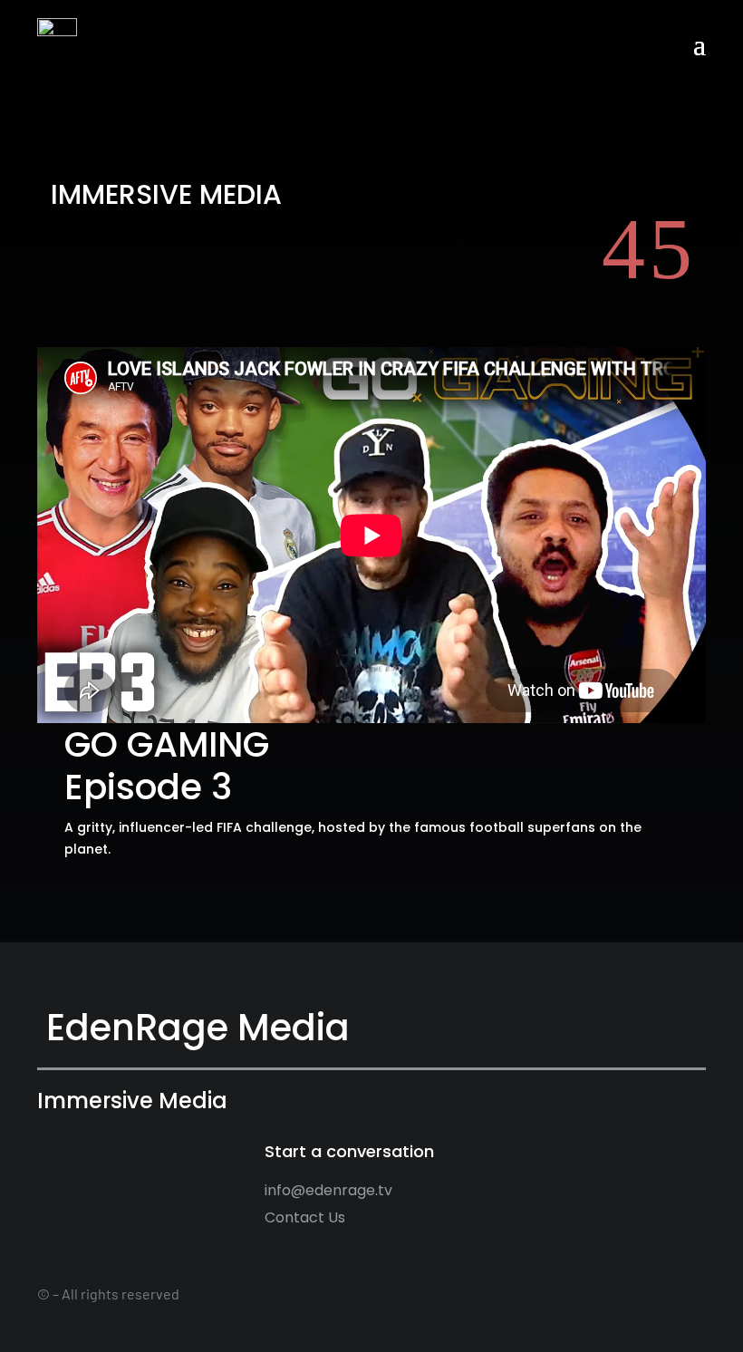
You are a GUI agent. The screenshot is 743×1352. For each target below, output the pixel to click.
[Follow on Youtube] (700, 1154)
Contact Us (305, 1217)
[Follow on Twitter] (672, 1154)
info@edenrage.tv (328, 1190)
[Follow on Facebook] (644, 1154)
